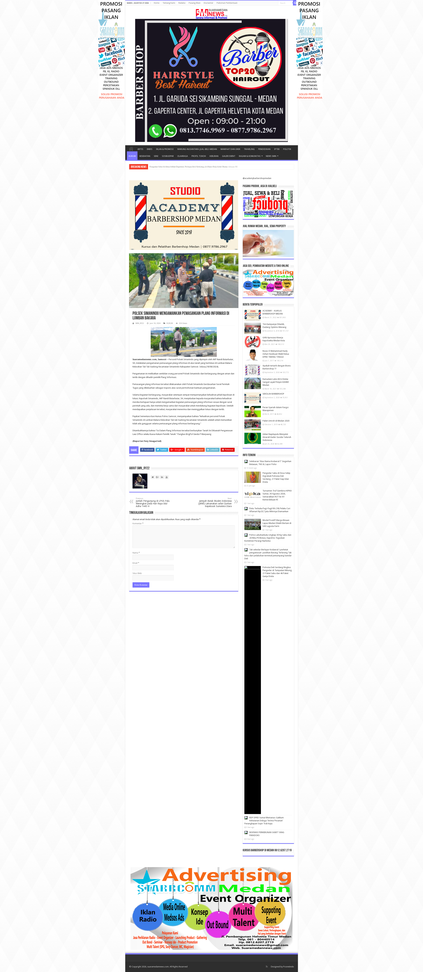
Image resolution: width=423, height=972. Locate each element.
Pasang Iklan (194, 3)
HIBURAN (214, 156)
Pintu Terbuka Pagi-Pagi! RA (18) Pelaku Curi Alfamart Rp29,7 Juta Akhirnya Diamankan (189, 166)
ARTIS (140, 149)
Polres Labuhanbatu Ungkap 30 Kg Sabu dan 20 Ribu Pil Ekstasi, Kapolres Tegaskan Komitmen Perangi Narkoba (267, 538)
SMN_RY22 (139, 323)
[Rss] (267, 967)
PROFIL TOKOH (199, 156)
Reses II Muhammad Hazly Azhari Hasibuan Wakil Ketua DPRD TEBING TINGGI (276, 354)
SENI (156, 156)
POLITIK (287, 149)
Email (136, 563)
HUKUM (132, 156)
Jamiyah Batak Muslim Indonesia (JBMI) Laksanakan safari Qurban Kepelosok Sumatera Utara (215, 502)
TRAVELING (249, 149)
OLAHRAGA (182, 156)
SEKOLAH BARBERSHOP (273, 394)
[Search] (295, 2)
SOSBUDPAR (168, 156)
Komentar (138, 523)
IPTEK (277, 149)
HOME (131, 148)
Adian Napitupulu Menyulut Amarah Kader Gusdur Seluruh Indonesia (277, 437)
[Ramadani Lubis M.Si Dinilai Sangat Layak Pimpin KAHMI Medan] (252, 383)
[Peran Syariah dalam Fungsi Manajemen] (252, 411)
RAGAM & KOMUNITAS (250, 156)
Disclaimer (208, 3)
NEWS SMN (271, 156)
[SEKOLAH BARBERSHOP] (252, 398)
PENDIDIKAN (264, 149)
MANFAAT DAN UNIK (230, 149)
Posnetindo (288, 966)
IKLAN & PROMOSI (165, 149)
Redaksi (181, 3)
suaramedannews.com (158, 966)
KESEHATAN (144, 156)
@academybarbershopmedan (257, 178)
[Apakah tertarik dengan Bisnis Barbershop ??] (252, 370)
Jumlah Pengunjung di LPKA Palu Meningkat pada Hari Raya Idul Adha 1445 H (153, 502)
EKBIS (149, 149)
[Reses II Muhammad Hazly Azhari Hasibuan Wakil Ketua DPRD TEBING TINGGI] (252, 355)
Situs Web (137, 573)
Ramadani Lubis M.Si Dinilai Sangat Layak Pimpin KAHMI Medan (276, 382)
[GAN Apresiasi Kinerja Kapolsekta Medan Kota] (252, 341)
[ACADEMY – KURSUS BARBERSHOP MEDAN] (252, 315)
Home (156, 3)
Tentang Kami (169, 3)
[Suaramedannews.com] (211, 13)
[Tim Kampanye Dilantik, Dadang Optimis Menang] (252, 328)
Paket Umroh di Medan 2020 (276, 421)
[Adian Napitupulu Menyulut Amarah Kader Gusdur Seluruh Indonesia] (252, 438)
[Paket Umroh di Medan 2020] (252, 425)
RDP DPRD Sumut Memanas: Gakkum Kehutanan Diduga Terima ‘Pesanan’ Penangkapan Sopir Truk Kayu (264, 820)
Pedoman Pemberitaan (227, 3)
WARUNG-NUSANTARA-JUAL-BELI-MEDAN (197, 149)
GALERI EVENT (228, 156)
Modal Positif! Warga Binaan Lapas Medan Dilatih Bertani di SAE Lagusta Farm (277, 523)
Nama (136, 553)
